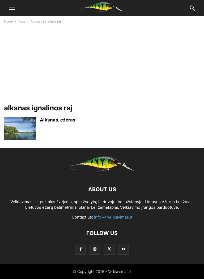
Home (8, 21)
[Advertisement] (102, 63)
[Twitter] (109, 249)
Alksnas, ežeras (57, 120)
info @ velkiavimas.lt (113, 217)
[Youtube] (123, 249)
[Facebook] (80, 249)
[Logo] (102, 173)
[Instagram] (95, 249)
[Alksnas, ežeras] (20, 129)
